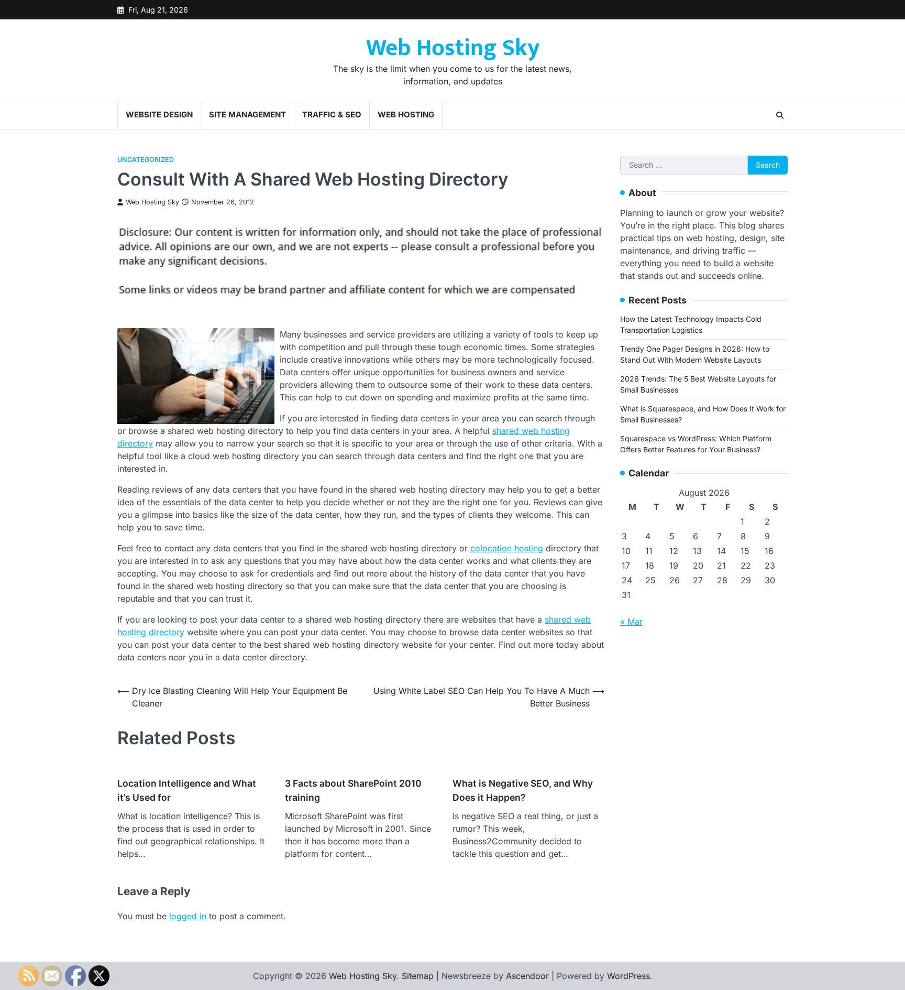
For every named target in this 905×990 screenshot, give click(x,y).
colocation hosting (506, 548)
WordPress (628, 976)
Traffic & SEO (331, 114)
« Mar (631, 621)
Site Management (247, 114)
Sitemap (418, 976)
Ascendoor (527, 976)
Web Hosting (406, 114)
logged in (187, 916)
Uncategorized (145, 160)
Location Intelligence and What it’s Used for (186, 790)
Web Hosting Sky (452, 48)
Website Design (159, 114)
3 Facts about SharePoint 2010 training (353, 790)
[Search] (780, 115)
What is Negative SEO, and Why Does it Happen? (522, 790)
